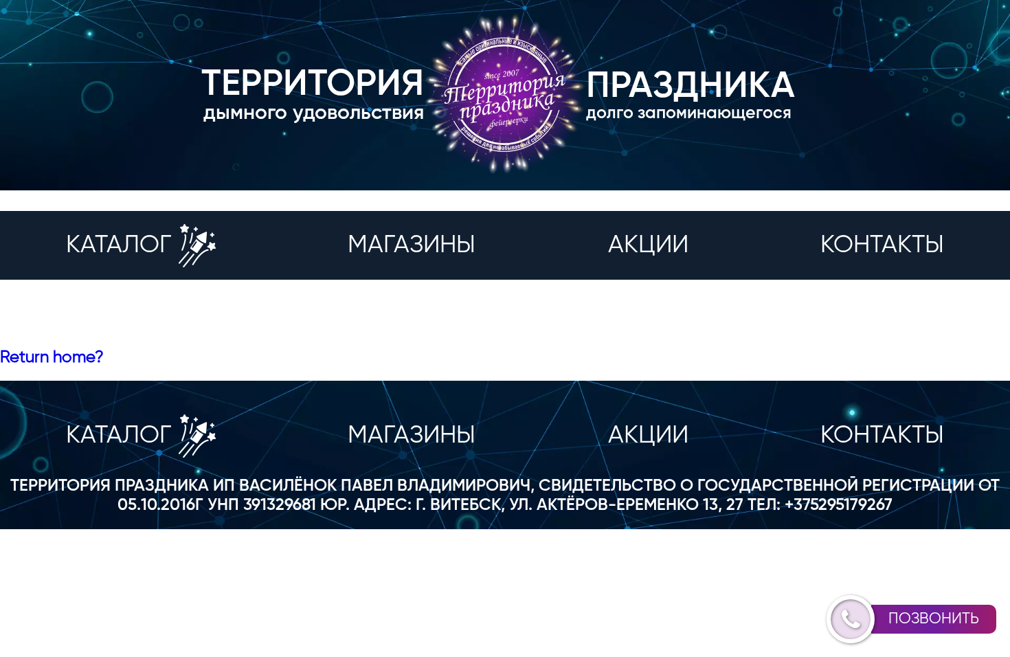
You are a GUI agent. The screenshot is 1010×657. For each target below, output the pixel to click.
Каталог (119, 245)
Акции (648, 245)
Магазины (411, 245)
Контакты (882, 245)
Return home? (52, 357)
